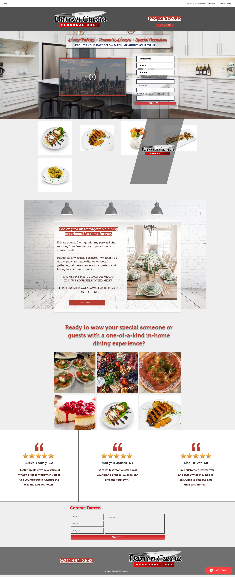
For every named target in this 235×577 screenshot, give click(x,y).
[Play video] (92, 77)
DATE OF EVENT (143, 77)
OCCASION (141, 85)
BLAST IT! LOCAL (120, 571)
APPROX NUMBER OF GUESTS (150, 94)
